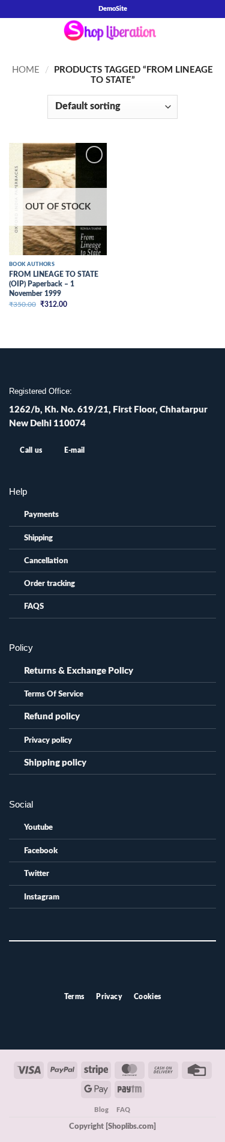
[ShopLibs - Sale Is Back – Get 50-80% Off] (113, 33)
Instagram (41, 897)
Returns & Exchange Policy (78, 670)
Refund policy (52, 716)
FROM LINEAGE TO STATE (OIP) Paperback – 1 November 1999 (53, 284)
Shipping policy (55, 762)
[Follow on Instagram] (105, 974)
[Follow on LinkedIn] (132, 974)
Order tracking (49, 583)
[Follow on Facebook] (92, 974)
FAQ (123, 1110)
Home (26, 69)
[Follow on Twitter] (119, 974)
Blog (101, 1110)
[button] (15, 34)
